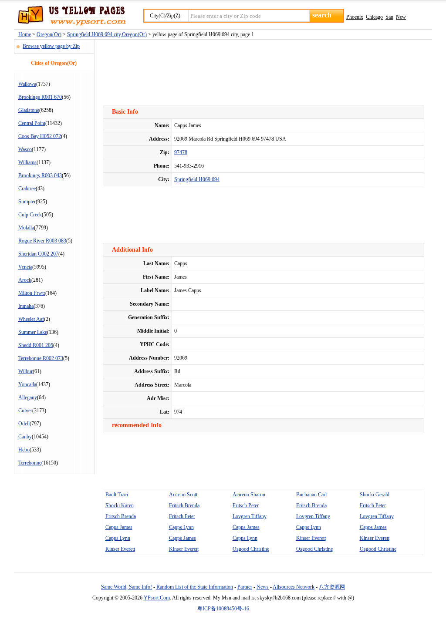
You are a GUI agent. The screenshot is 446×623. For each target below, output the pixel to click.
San (389, 17)
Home (24, 34)
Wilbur (25, 371)
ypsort (70, 16)
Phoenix (354, 17)
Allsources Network (293, 587)
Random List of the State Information (194, 587)
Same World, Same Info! (126, 587)
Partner (244, 587)
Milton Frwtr (31, 293)
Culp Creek (30, 215)
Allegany (27, 397)
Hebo (24, 450)
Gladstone (28, 110)
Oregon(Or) (49, 34)
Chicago (374, 17)
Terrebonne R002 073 (40, 358)
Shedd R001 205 (35, 345)
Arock (24, 280)
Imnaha (26, 306)
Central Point (31, 123)
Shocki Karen (119, 505)
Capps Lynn (181, 527)
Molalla (26, 228)
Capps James (118, 527)
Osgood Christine (251, 549)
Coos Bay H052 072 (39, 136)
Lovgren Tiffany (250, 516)
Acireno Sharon (249, 495)
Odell (24, 424)
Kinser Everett (311, 538)
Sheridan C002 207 (38, 254)
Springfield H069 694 (197, 179)
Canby (25, 437)
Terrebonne (29, 463)
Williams (27, 162)
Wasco (25, 149)
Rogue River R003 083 (42, 241)
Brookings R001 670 (40, 97)
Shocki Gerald (374, 495)
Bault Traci (116, 495)
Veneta (25, 267)
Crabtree (27, 188)
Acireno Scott (183, 495)
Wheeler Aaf (31, 319)
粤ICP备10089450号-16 (223, 609)
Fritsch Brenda (184, 505)
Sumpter (27, 202)
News (263, 587)
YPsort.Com (157, 598)
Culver (25, 410)
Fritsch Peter (246, 505)
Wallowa (27, 84)
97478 (180, 152)
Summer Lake (32, 332)
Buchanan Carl (311, 495)
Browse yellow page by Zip (51, 46)
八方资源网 (332, 587)
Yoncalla (27, 384)
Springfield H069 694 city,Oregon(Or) (107, 34)
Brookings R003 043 (40, 175)
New (401, 17)
